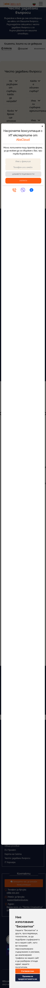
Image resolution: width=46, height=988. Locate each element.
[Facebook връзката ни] (31, 190)
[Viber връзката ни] (23, 190)
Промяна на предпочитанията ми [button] (27, 977)
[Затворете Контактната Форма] (41, 127)
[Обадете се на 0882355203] (14, 190)
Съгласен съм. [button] (27, 971)
